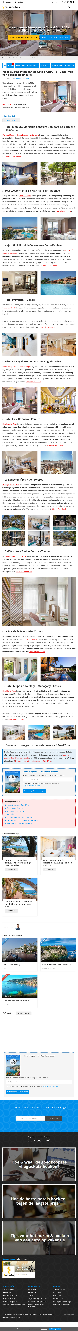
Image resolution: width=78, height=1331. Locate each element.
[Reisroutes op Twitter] (65, 2)
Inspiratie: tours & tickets (16, 811)
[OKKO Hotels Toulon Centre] (39, 601)
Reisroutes (11, 7)
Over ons (31, 1295)
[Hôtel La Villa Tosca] (19, 463)
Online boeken (8, 104)
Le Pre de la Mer (31, 639)
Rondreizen (57, 1292)
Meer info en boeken (14, 156)
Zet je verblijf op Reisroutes (37, 1298)
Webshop (20, 2)
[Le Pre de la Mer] (19, 669)
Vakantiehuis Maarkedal (61, 1305)
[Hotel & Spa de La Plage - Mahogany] (13, 732)
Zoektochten (6, 1292)
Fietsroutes (57, 1295)
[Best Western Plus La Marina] (19, 228)
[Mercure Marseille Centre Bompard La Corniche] (19, 173)
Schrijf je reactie (23, 1013)
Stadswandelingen (59, 1289)
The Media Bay (8, 1314)
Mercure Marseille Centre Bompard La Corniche (20, 135)
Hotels (12, 64)
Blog (10, 58)
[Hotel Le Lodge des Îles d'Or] (13, 522)
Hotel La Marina (25, 196)
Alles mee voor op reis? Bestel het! (19, 823)
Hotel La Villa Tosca (9, 424)
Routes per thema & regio (62, 1301)
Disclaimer (51, 1314)
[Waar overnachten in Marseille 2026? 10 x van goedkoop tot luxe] (58, 848)
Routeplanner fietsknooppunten (13, 1305)
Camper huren (58, 65)
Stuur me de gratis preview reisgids (56, 37)
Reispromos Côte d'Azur (15, 808)
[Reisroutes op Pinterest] (68, 2)
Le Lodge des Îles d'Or (10, 485)
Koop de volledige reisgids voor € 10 (24, 37)
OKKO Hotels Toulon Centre (15, 556)
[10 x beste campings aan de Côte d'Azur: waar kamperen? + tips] (19, 848)
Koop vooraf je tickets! (10, 1295)
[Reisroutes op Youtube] (73, 2)
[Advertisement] (39, 1030)
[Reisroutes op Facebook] (62, 2)
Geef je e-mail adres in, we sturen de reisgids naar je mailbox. (44, 775)
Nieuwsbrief (32, 1292)
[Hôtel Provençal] (19, 344)
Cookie (45, 1314)
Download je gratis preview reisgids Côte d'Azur (33, 761)
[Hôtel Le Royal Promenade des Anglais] (19, 400)
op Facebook (14, 1259)
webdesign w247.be (70, 1314)
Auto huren (70, 65)
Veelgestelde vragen (9, 1298)
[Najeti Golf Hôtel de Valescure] (19, 282)
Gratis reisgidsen (8, 1289)
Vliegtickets (46, 65)
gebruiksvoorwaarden (32, 786)
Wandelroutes (58, 1298)
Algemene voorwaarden (30, 1314)
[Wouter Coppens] (18, 927)
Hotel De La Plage (9, 691)
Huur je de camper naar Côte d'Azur (20, 817)
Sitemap (12, 1317)
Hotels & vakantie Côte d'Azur (17, 805)
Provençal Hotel (8, 308)
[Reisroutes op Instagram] (70, 2)
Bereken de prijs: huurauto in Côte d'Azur (22, 820)
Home (6, 58)
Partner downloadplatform (37, 1301)
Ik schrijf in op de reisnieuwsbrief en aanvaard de (42, 785)
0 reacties (27, 78)
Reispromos (21, 65)
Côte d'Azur (16, 58)
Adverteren (7, 2)
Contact (18, 1317)
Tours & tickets (34, 65)
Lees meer (10, 869)
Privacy (40, 1314)
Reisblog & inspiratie (9, 1301)
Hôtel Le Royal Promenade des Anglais (17, 366)
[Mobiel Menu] (73, 7)
